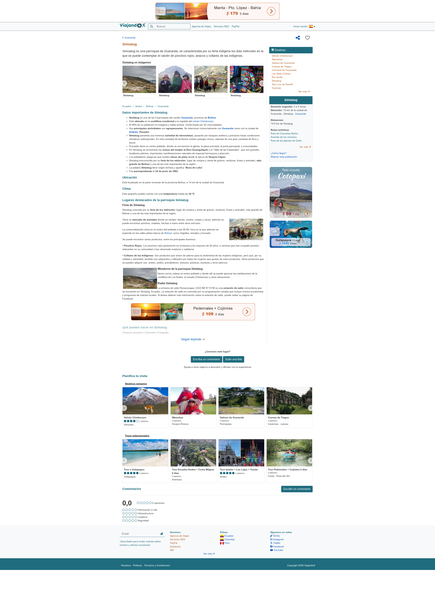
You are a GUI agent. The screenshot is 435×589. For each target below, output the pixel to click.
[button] (312, 26)
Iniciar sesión (300, 26)
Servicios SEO (221, 26)
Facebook (278, 546)
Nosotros (126, 565)
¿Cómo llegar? (279, 153)
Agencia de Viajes (201, 26)
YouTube (278, 550)
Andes (138, 106)
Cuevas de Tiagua (281, 66)
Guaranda (129, 37)
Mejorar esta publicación (284, 156)
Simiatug (276, 80)
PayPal (235, 26)
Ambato (133, 132)
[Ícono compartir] (298, 37)
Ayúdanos (175, 546)
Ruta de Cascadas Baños (284, 133)
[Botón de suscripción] (161, 534)
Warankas (277, 59)
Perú (227, 543)
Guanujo (276, 88)
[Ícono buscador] (151, 26)
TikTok (276, 535)
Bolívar (150, 106)
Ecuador (126, 106)
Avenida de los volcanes (284, 137)
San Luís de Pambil (282, 84)
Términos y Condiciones (157, 565)
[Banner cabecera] (217, 11)
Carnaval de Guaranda (284, 70)
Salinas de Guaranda (283, 63)
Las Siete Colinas (281, 73)
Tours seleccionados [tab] (137, 435)
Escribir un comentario (296, 489)
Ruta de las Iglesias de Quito (286, 140)
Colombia (229, 539)
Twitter (276, 543)
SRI (172, 550)
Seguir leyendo (191, 339)
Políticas (137, 565)
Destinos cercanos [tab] (136, 383)
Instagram (278, 539)
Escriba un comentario (206, 359)
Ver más (303, 91)
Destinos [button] (279, 50)
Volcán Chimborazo (282, 55)
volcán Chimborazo (203, 121)
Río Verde (277, 77)
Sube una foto (233, 359)
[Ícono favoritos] (307, 37)
